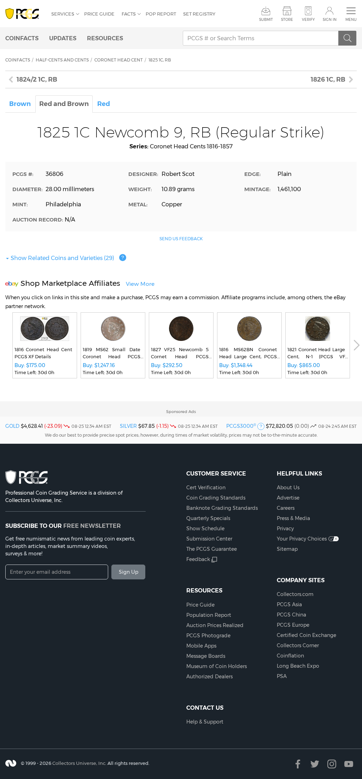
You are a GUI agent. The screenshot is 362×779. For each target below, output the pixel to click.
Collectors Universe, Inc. (79, 763)
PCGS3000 (241, 426)
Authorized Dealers (209, 676)
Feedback (198, 559)
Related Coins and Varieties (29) (62, 257)
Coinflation (290, 656)
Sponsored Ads (181, 411)
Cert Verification (206, 487)
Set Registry (199, 14)
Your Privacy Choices (302, 539)
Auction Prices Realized (215, 625)
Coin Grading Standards (215, 498)
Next (356, 345)
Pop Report (161, 14)
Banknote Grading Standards (222, 508)
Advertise (288, 498)
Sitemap (287, 549)
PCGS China (291, 615)
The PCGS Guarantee (211, 549)
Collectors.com (295, 594)
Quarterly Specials (208, 518)
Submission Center (209, 539)
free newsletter (92, 525)
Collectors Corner (298, 645)
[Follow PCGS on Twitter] (315, 764)
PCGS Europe (293, 625)
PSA (282, 676)
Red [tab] (103, 104)
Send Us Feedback (181, 238)
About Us (288, 487)
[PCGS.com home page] (24, 14)
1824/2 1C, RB (37, 79)
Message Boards (205, 656)
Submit (266, 19)
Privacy (285, 528)
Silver (128, 426)
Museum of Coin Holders (216, 666)
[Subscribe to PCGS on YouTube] (349, 764)
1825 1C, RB (159, 60)
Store (287, 19)
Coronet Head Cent (118, 60)
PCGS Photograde (208, 635)
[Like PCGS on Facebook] (298, 764)
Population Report (208, 615)
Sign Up (128, 572)
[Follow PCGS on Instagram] (332, 764)
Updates (62, 38)
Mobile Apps (201, 646)
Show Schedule (205, 528)
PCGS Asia (289, 604)
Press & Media (293, 518)
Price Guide (99, 14)
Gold (12, 426)
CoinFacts (22, 38)
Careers (285, 508)
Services (62, 14)
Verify (308, 19)
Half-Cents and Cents (62, 60)
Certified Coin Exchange (306, 635)
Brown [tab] (20, 104)
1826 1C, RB (328, 79)
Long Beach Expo (298, 666)
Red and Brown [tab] (64, 104)
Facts (129, 14)
